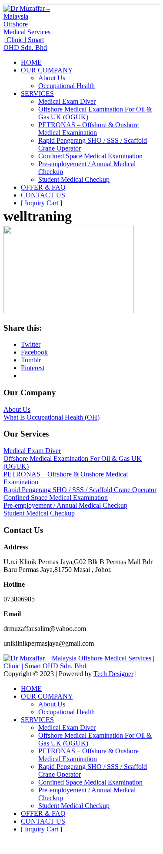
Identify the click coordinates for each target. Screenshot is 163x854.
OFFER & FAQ (43, 187)
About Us (51, 78)
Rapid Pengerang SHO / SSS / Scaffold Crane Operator (79, 489)
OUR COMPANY (47, 70)
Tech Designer (113, 673)
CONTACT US (43, 195)
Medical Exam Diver (67, 101)
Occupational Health (66, 85)
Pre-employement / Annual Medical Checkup (65, 505)
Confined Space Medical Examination (90, 156)
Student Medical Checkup (74, 179)
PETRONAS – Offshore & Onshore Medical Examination (88, 128)
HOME (31, 62)
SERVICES (37, 93)
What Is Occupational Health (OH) (51, 417)
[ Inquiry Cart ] (41, 203)
